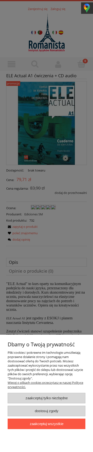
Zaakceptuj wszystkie (46, 424)
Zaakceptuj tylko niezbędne (47, 398)
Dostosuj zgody (46, 411)
